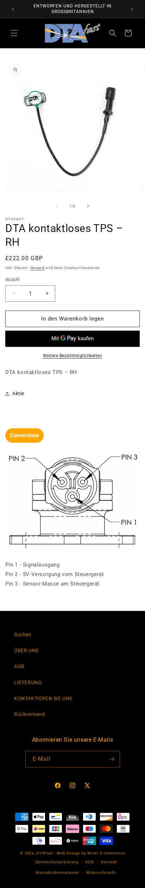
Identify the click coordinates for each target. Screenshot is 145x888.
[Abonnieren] (112, 759)
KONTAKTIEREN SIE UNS (43, 698)
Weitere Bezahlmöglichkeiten (72, 355)
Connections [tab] (24, 435)
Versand (37, 268)
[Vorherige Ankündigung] (13, 9)
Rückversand (29, 714)
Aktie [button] (18, 393)
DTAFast (44, 853)
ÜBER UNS (26, 650)
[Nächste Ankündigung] (132, 9)
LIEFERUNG (28, 682)
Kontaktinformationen (57, 872)
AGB (19, 666)
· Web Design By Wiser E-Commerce (89, 853)
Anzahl (12, 279)
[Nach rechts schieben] (88, 206)
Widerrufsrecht (101, 872)
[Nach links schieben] (57, 206)
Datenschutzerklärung (56, 862)
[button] (14, 33)
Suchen (23, 634)
